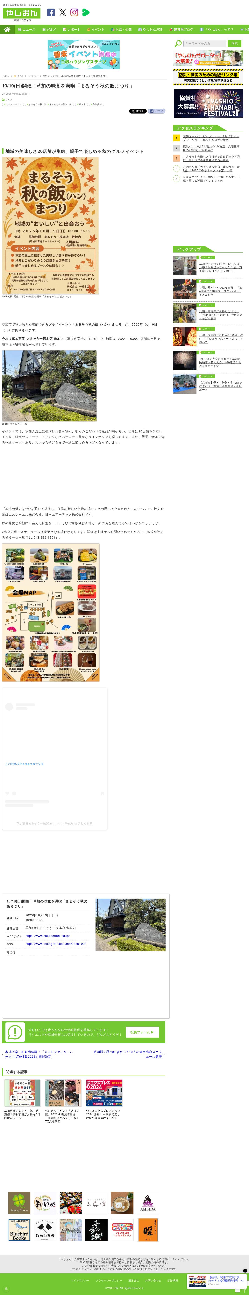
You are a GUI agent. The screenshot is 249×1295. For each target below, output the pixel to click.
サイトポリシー (80, 1280)
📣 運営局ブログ (181, 29)
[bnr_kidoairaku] (96, 1240)
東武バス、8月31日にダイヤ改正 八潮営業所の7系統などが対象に (211, 147)
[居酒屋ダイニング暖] (148, 1240)
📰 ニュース (27, 29)
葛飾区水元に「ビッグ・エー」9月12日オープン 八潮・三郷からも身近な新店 (211, 137)
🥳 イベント (96, 29)
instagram (74, 12)
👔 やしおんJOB (150, 29)
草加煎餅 (97, 104)
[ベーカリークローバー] (19, 1213)
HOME (7, 29)
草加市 (82, 104)
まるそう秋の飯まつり (60, 104)
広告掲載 (172, 1280)
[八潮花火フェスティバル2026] (208, 116)
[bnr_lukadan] (96, 1213)
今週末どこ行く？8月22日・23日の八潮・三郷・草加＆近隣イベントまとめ (211, 178)
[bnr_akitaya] (45, 1213)
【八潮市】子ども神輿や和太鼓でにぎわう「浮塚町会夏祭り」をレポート (220, 386)
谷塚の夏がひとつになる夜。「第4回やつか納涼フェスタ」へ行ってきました (220, 291)
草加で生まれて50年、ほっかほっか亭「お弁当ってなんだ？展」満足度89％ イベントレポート (220, 267)
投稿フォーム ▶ (142, 1032)
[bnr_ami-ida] (148, 1213)
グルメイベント (14, 104)
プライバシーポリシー (109, 1280)
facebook (51, 12)
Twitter (138, 111)
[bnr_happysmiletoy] (122, 1240)
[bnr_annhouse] (71, 1240)
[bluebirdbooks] (19, 1240)
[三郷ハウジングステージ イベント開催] (83, 55)
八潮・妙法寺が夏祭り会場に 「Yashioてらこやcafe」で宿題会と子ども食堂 (220, 314)
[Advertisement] (175, 12)
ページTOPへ (244, 1290)
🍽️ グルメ (49, 29)
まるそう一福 (35, 104)
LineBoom (86, 12)
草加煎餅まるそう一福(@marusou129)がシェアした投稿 (55, 823)
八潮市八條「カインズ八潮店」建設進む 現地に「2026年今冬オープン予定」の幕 (211, 168)
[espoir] (122, 1213)
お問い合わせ (153, 1280)
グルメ (35, 75)
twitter (63, 12)
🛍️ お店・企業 (121, 29)
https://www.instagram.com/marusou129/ (55, 943)
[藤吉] (71, 1213)
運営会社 (133, 1280)
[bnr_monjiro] (45, 1240)
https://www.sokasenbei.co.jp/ (47, 936)
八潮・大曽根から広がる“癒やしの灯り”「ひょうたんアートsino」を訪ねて (221, 338)
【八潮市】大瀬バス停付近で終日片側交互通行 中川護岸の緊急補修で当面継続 (211, 158)
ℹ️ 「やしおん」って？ (217, 29)
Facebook (156, 111)
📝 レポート (72, 29)
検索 (234, 43)
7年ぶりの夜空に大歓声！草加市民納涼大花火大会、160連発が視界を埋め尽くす (220, 362)
